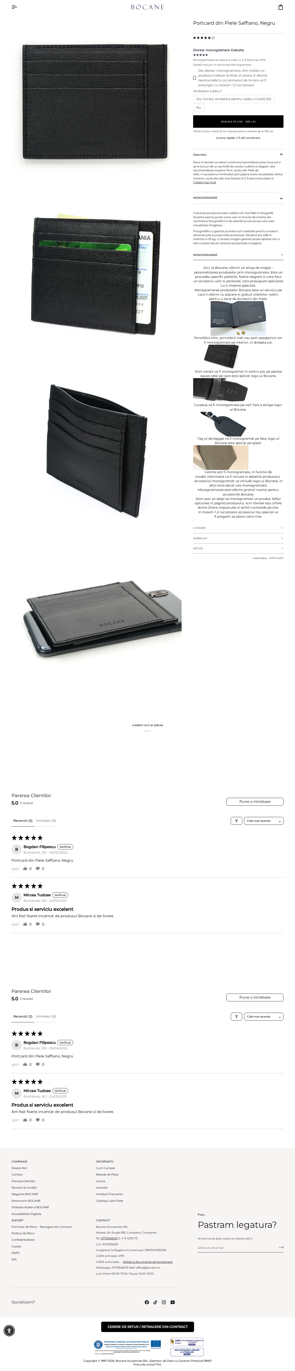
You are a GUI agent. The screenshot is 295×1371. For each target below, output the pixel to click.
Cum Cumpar (105, 1168)
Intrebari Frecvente (109, 1194)
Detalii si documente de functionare (148, 1262)
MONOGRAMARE (205, 197)
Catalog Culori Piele (109, 1200)
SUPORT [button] (17, 1220)
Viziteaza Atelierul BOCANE (30, 1207)
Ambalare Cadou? (207, 91)
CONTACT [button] (103, 1220)
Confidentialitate (23, 1239)
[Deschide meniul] (18, 7)
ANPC (16, 1253)
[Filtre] (236, 821)
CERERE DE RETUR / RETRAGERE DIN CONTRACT (148, 1327)
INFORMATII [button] (104, 1161)
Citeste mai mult (204, 182)
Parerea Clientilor (23, 1181)
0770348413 (109, 1238)
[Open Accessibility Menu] (9, 1330)
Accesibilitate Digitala (26, 1214)
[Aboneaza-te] (279, 1247)
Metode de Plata (107, 1174)
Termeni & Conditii (24, 1187)
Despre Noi (19, 1168)
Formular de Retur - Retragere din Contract (42, 1227)
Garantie (102, 1187)
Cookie (16, 1246)
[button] (202, 37)
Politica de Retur (23, 1233)
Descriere (199, 154)
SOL (14, 1259)
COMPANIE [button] (19, 1161)
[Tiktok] (155, 1302)
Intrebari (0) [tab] (46, 821)
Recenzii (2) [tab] (22, 821)
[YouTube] (173, 1302)
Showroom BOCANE (26, 1200)
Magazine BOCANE (25, 1194)
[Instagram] (164, 1302)
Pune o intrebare (255, 801)
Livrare (100, 1181)
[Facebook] (147, 1302)
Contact (17, 1174)
